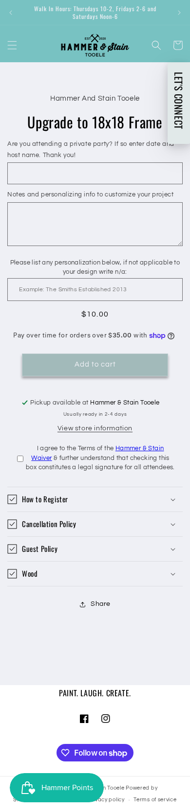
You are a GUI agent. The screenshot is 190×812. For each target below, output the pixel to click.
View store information (95, 428)
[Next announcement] (179, 12)
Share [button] (101, 603)
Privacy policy (106, 799)
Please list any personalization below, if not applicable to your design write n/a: (95, 267)
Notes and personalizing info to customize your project (90, 194)
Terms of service (154, 799)
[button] (12, 45)
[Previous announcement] (10, 12)
